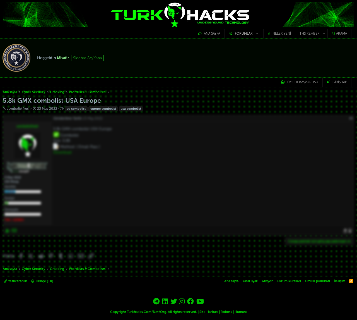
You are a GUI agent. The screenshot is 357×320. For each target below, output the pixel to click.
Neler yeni (281, 33)
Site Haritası (208, 312)
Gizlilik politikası (317, 281)
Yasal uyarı (250, 281)
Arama (341, 33)
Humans (241, 312)
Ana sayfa (212, 33)
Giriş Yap (339, 82)
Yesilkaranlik (17, 281)
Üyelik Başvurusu (302, 82)
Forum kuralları (289, 281)
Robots (226, 312)
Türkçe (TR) (43, 281)
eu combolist (76, 109)
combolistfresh (18, 109)
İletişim (339, 281)
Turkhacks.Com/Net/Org (146, 312)
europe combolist (103, 109)
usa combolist (131, 109)
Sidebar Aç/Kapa (87, 58)
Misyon (267, 281)
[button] (244, 33)
